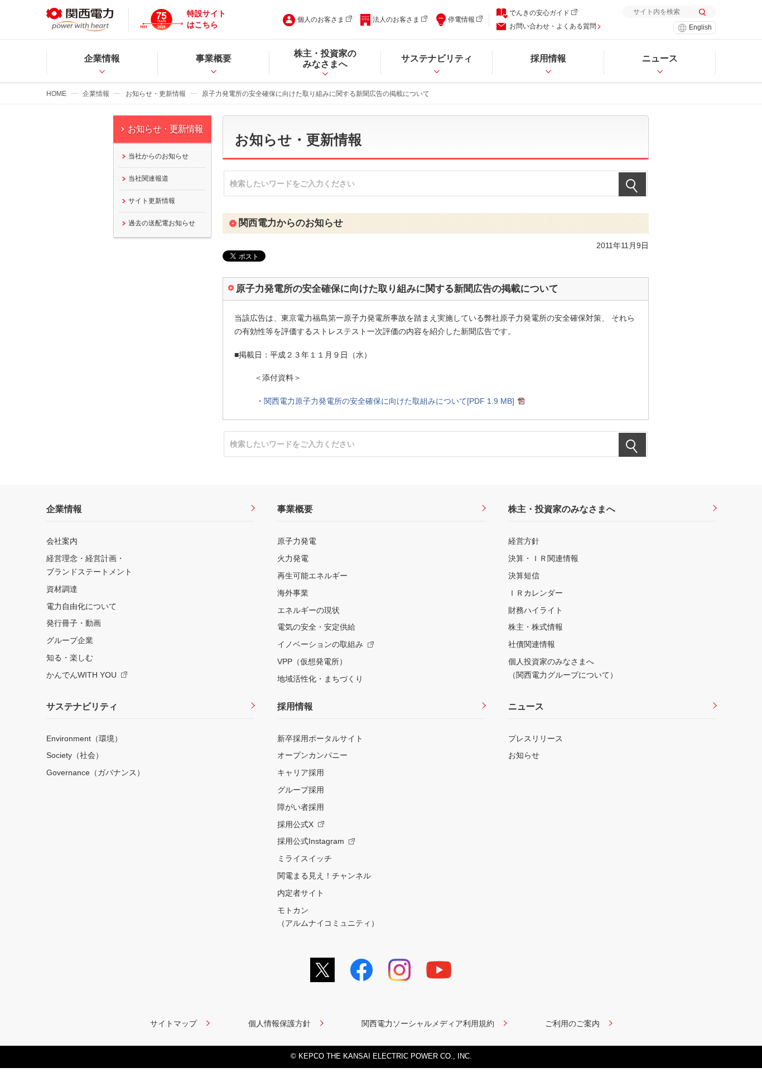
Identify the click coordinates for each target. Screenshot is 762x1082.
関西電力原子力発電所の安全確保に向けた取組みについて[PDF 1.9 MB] (389, 401)
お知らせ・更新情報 (156, 94)
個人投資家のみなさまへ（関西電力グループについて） (563, 668)
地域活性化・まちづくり (320, 678)
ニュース (526, 706)
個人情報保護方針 (279, 1023)
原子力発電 (296, 541)
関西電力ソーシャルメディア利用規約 (427, 1023)
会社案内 (62, 541)
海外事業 (292, 592)
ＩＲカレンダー (535, 592)
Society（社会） (74, 755)
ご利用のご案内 (572, 1023)
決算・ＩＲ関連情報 (543, 558)
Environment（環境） (84, 738)
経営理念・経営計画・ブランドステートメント (89, 565)
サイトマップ (173, 1023)
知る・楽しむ (69, 657)
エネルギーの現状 (308, 610)
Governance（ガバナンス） (95, 772)
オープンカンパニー (312, 755)
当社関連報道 (148, 178)
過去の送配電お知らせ (161, 223)
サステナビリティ (82, 706)
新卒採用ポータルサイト (320, 738)
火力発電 (292, 558)
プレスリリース (535, 738)
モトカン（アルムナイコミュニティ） (328, 917)
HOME (56, 94)
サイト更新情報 (151, 201)
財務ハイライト (535, 610)
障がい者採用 (300, 807)
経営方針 (523, 541)
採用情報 (295, 706)
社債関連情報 (531, 644)
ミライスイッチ (304, 858)
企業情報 (96, 94)
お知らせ (523, 755)
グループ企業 (69, 640)
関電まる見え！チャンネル (324, 875)
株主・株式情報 (535, 626)
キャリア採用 (300, 772)
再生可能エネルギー (312, 575)
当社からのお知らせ (158, 156)
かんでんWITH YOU (81, 674)
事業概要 (295, 509)
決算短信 (523, 575)
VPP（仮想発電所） (312, 661)
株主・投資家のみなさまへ (561, 509)
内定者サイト (300, 892)
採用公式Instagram (310, 841)
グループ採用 (300, 789)
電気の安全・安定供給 (316, 626)
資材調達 (62, 589)
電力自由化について (81, 606)
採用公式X (295, 824)
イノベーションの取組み (320, 644)
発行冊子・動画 (73, 623)
